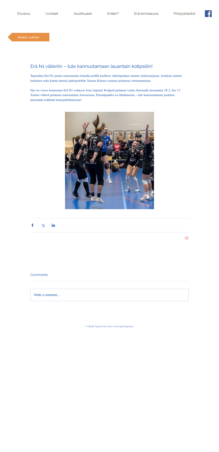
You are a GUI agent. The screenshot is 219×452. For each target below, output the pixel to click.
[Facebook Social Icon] (208, 13)
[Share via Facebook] (32, 225)
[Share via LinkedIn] (53, 225)
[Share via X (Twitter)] (43, 225)
